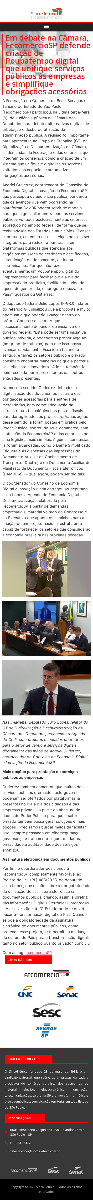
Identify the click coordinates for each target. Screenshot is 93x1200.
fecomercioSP (39, 952)
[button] (46, 27)
